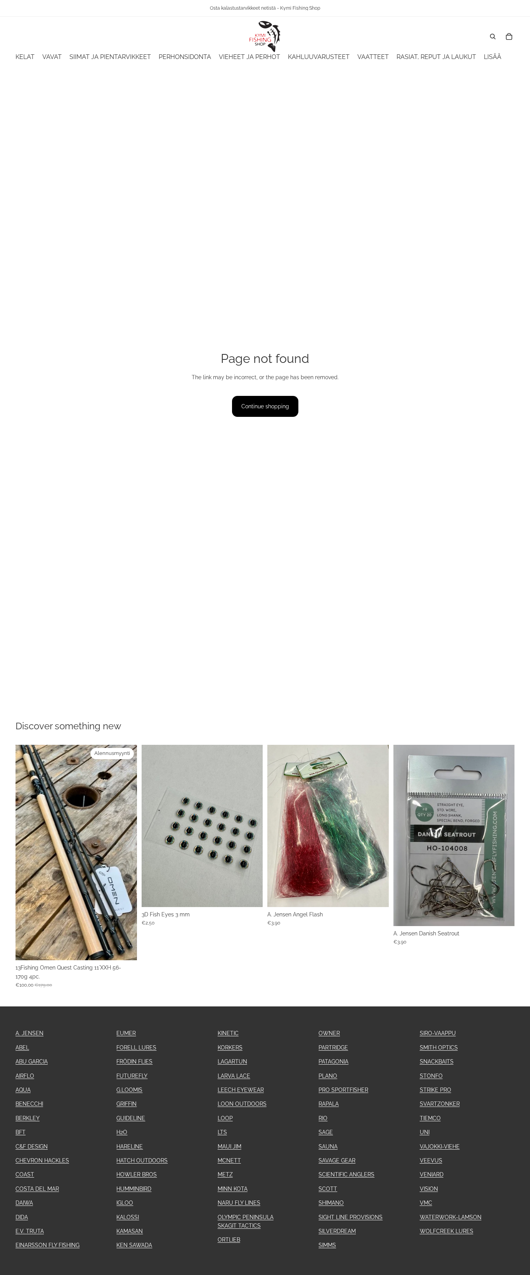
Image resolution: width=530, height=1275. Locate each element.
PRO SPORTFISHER (343, 1090)
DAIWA (24, 1203)
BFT (21, 1132)
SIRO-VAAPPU (438, 1033)
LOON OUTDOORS (242, 1104)
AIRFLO (25, 1076)
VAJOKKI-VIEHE (440, 1146)
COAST (25, 1174)
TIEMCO (430, 1118)
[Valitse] (377, 895)
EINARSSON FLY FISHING (48, 1245)
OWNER (329, 1033)
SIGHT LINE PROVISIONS (351, 1217)
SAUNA (328, 1146)
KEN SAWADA (134, 1245)
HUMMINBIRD (133, 1189)
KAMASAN (129, 1231)
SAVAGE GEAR (337, 1160)
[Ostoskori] (509, 36)
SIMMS (327, 1245)
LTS (222, 1132)
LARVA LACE (234, 1076)
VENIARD (431, 1174)
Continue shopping (265, 406)
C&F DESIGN (32, 1146)
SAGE (326, 1132)
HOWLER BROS (136, 1174)
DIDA (22, 1217)
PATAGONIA (333, 1061)
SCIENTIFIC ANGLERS (346, 1174)
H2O (121, 1132)
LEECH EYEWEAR (241, 1090)
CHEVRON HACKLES (42, 1160)
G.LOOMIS (129, 1090)
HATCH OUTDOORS (142, 1160)
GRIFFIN (126, 1104)
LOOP (225, 1118)
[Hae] (492, 36)
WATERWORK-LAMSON (451, 1217)
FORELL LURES (136, 1047)
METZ (225, 1174)
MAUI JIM (229, 1146)
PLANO (328, 1076)
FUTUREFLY (131, 1076)
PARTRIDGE (333, 1047)
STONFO (431, 1076)
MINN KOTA (233, 1189)
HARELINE (129, 1146)
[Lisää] (125, 949)
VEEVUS (431, 1160)
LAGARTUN (232, 1061)
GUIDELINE (130, 1118)
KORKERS (230, 1047)
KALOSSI (127, 1217)
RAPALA (329, 1104)
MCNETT (229, 1160)
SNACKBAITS (437, 1061)
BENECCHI (29, 1104)
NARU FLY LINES (239, 1203)
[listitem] (492, 57)
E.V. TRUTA (30, 1231)
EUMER (126, 1033)
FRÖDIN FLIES (134, 1061)
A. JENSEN (29, 1033)
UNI (425, 1132)
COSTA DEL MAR (37, 1189)
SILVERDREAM (337, 1231)
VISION (429, 1189)
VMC (426, 1203)
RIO (323, 1118)
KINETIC (228, 1033)
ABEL (22, 1047)
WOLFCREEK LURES (446, 1231)
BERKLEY (28, 1118)
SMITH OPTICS (439, 1047)
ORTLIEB (229, 1240)
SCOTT (328, 1189)
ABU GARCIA (32, 1061)
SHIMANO (331, 1203)
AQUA (23, 1090)
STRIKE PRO (435, 1090)
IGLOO (124, 1203)
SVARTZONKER (440, 1104)
